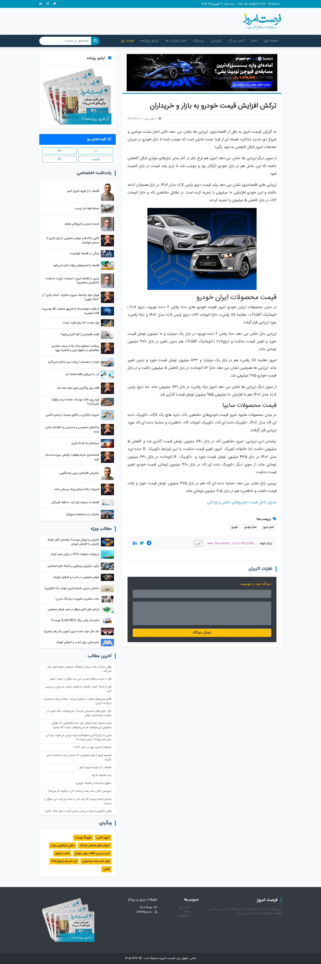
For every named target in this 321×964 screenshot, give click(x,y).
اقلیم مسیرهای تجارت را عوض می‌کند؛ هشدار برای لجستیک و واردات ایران (77, 701)
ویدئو (187, 911)
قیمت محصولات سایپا (249, 406)
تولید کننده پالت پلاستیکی (96, 861)
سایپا (243, 415)
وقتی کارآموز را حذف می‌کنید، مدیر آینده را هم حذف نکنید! (78, 811)
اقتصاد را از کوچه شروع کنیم (95, 767)
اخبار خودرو (250, 527)
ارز (95, 150)
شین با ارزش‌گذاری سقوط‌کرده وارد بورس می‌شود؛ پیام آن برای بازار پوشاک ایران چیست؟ (78, 737)
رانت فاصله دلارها (101, 775)
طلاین (106, 869)
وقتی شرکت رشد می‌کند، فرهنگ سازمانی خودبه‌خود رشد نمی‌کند (79, 669)
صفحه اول (271, 41)
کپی (198, 543)
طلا (59, 150)
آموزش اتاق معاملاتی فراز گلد (95, 845)
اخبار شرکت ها (175, 41)
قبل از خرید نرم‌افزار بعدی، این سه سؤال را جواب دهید (80, 679)
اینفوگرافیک (183, 915)
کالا (59, 159)
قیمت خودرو (207, 307)
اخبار (253, 41)
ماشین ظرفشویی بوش (62, 845)
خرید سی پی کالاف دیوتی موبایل (92, 853)
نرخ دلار (197, 158)
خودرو (147, 139)
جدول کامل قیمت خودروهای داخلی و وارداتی (241, 502)
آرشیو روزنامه (149, 41)
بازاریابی (216, 41)
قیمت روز (127, 41)
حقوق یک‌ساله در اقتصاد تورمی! (93, 783)
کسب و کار (236, 41)
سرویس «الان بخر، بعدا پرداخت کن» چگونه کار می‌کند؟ (79, 791)
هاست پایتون (62, 853)
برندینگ (198, 41)
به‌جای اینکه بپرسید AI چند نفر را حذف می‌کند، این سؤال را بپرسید (77, 801)
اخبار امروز (268, 527)
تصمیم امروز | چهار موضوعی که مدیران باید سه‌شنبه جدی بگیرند (79, 757)
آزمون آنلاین (103, 837)
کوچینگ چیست (83, 837)
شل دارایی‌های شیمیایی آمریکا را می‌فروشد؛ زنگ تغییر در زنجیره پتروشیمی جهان (79, 713)
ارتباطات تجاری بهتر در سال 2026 (92, 747)
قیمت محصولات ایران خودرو (236, 297)
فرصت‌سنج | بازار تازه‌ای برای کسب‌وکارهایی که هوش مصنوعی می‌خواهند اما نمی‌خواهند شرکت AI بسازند (81, 725)
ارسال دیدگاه (202, 633)
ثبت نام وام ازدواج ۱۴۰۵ (64, 861)
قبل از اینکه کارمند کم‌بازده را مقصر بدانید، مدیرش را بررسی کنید (78, 689)
